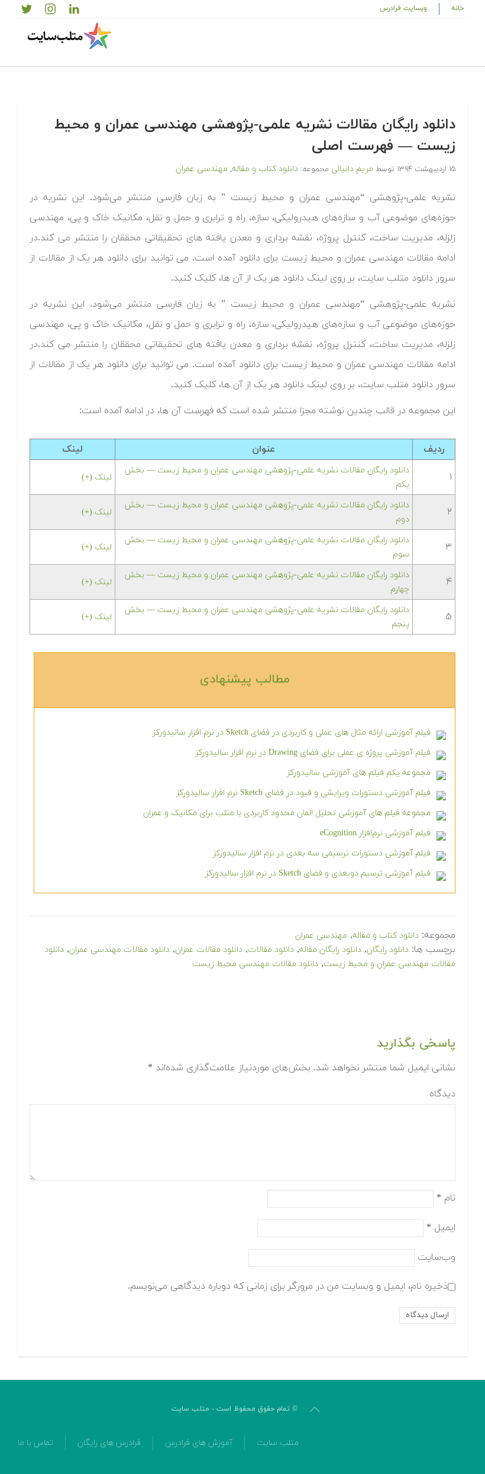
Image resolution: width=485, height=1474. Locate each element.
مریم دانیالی (352, 169)
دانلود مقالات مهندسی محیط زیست (255, 964)
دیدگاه (442, 1093)
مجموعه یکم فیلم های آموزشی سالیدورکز (359, 772)
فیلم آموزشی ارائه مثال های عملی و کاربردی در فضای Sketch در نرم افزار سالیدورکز (292, 732)
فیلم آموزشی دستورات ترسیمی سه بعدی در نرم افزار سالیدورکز (322, 853)
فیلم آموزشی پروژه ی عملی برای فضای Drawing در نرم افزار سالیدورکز (313, 752)
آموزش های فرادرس (198, 1443)
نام (445, 1197)
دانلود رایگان (388, 949)
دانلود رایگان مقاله (330, 949)
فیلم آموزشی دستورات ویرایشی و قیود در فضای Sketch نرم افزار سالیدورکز (303, 793)
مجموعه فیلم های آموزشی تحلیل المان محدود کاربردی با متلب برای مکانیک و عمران (287, 813)
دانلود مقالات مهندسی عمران (119, 949)
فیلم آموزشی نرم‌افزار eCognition (375, 833)
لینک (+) (97, 477)
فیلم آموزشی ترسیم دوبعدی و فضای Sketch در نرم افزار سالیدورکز (318, 873)
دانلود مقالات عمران (208, 949)
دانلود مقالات (271, 949)
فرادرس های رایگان (109, 1443)
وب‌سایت (436, 1256)
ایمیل (440, 1227)
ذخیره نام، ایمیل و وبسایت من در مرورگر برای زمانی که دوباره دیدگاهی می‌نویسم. (288, 1285)
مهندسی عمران (202, 169)
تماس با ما (35, 1443)
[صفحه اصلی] (71, 36)
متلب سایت (278, 1443)
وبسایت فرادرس (403, 8)
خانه (457, 8)
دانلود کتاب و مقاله (265, 169)
